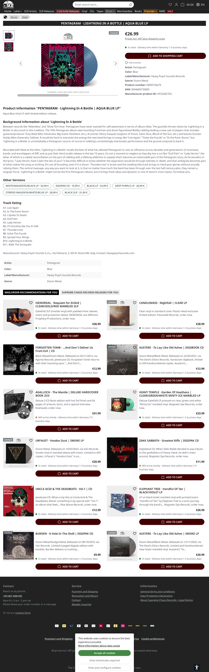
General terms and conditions (157, 591)
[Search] (130, 5)
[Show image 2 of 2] (93, 95)
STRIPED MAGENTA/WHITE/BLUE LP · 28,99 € (32, 192)
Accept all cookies (104, 653)
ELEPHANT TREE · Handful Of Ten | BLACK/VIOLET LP (162, 490)
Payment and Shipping (85, 591)
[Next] (116, 63)
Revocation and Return (85, 595)
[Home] (5, 17)
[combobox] (100, 5)
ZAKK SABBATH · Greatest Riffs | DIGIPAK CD (169, 440)
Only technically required (105, 660)
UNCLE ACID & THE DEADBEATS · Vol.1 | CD (63, 489)
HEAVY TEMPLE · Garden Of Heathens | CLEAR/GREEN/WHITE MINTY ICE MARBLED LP (169, 393)
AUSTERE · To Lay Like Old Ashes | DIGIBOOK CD (171, 347)
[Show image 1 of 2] (43, 95)
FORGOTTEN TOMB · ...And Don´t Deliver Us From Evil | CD (64, 349)
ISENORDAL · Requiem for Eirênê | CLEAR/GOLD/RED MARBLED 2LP (58, 304)
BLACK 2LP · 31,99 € (76, 192)
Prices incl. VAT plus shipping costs (145, 38)
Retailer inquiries (81, 604)
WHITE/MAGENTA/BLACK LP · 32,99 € (27, 185)
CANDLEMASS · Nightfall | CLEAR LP (163, 303)
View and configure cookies (104, 667)
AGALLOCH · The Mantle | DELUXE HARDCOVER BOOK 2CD (66, 393)
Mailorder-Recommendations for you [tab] (31, 292)
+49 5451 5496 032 (12, 595)
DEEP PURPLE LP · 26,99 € (129, 185)
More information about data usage (99, 645)
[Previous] (20, 63)
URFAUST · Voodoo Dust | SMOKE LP (59, 440)
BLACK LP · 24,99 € (97, 185)
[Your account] (176, 4)
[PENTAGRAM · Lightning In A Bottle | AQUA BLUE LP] (68, 63)
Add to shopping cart (167, 56)
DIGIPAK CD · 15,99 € (68, 185)
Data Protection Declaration (156, 595)
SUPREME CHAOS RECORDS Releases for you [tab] (90, 292)
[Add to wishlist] (30, 303)
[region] (61, 63)
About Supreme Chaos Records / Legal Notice (166, 600)
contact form (22, 612)
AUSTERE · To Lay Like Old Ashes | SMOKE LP (169, 533)
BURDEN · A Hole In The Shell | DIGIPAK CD (64, 533)
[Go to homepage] (8, 4)
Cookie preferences (152, 638)
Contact (76, 600)
